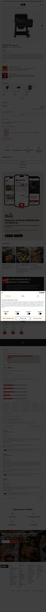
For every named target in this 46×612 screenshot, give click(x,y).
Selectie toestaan (23, 318)
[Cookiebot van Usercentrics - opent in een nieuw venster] (40, 293)
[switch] (17, 314)
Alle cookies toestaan (37, 318)
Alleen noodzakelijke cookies (8, 318)
